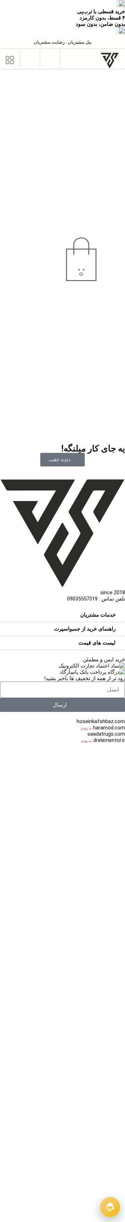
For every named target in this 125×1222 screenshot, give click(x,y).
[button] (50, 58)
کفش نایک (112, 1099)
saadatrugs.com (106, 734)
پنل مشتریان (79, 42)
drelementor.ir (109, 740)
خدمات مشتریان (98, 615)
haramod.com (109, 727)
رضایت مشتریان (49, 42)
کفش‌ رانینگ (111, 1193)
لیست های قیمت (97, 643)
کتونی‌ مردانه (98, 797)
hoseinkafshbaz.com (101, 721)
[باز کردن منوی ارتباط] (110, 1207)
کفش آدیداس (47, 1168)
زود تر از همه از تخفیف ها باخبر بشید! (84, 678)
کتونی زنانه (65, 797)
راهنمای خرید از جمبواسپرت (85, 629)
